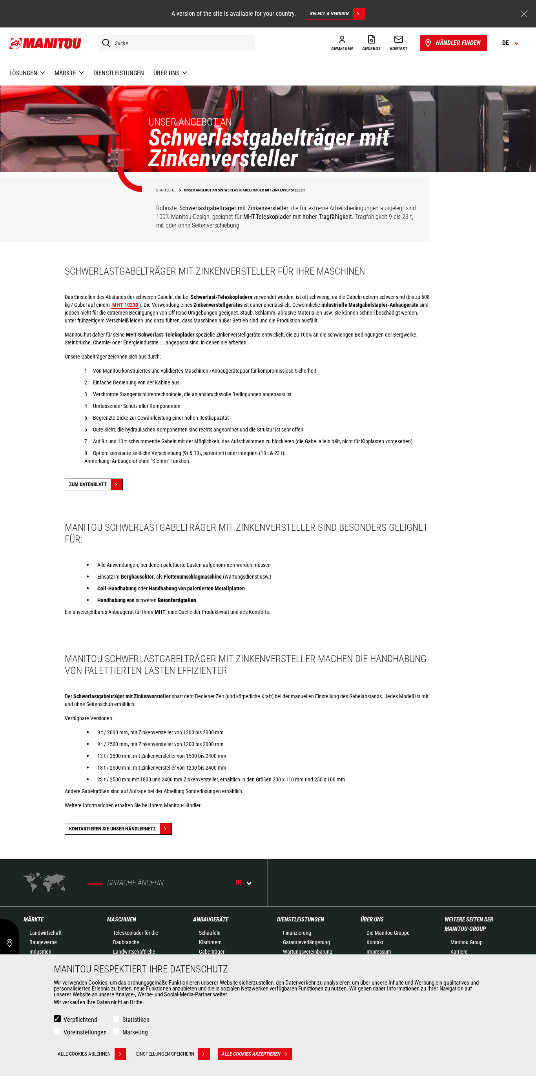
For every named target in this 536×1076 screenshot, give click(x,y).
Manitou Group (466, 942)
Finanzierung (297, 933)
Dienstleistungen (300, 919)
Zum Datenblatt (88, 484)
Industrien (40, 952)
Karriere (459, 952)
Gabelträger (211, 952)
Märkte (34, 919)
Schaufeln (210, 933)
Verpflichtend (80, 1019)
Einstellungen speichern (165, 1054)
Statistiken (135, 1019)
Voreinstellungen (85, 1032)
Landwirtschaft (45, 933)
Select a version (329, 13)
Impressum (378, 952)
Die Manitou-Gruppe (388, 933)
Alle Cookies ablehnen (84, 1054)
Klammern (210, 942)
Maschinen (121, 919)
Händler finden (458, 43)
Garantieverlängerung (306, 942)
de (239, 882)
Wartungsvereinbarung (307, 952)
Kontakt (374, 942)
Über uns (372, 919)
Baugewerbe (43, 942)
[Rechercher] (104, 43)
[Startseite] (45, 43)
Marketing (135, 1032)
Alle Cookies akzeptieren (251, 1054)
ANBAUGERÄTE (210, 919)
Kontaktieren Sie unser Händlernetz (112, 829)
